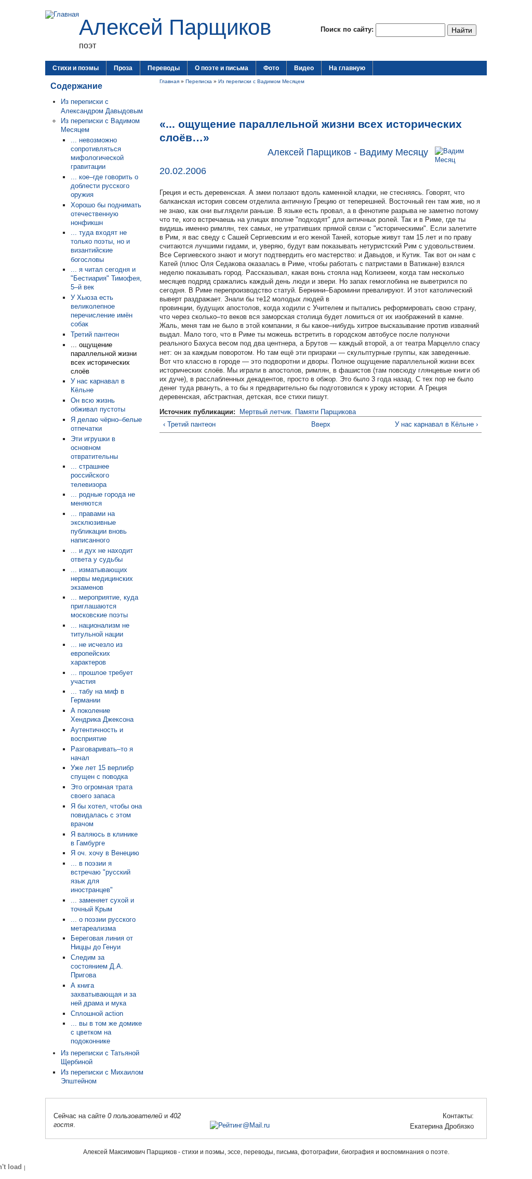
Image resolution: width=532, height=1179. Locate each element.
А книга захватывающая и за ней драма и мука (103, 994)
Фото (271, 68)
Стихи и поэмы (75, 68)
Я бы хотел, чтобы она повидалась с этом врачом (106, 815)
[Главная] (62, 14)
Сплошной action (97, 1013)
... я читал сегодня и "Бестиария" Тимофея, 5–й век (106, 278)
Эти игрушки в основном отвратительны (94, 447)
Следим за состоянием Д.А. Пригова (97, 966)
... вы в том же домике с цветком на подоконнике (106, 1032)
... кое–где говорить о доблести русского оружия (104, 185)
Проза (123, 68)
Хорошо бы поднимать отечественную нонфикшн (106, 214)
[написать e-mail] (404, 1126)
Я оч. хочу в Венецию (105, 853)
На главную (347, 68)
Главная (169, 81)
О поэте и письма (221, 68)
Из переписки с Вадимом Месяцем (261, 81)
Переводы (164, 68)
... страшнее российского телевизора (90, 475)
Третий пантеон (95, 334)
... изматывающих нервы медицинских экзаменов (102, 578)
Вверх (317, 424)
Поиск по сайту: (348, 29)
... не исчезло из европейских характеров (97, 653)
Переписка (198, 81)
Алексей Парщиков (175, 27)
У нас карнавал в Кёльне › (436, 424)
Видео (304, 68)
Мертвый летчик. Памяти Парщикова (298, 412)
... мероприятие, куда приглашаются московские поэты (104, 606)
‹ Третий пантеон (189, 424)
